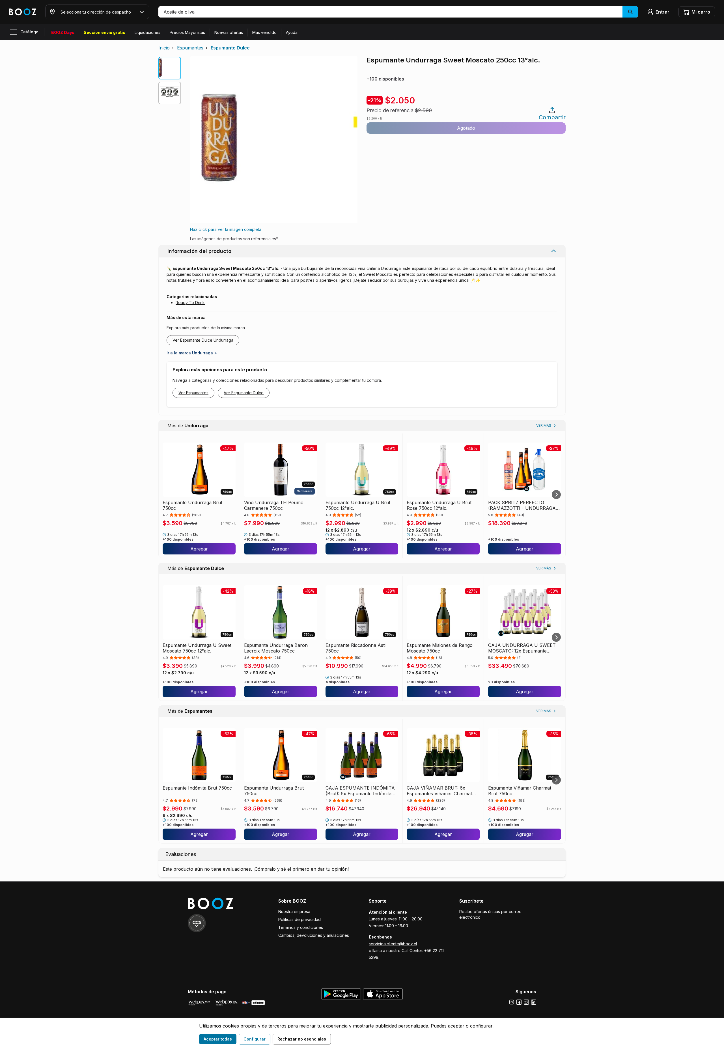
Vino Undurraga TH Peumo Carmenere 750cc (273, 505)
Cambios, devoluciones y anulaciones (313, 935)
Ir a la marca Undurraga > (192, 352)
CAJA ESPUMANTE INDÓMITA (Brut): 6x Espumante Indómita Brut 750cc (360, 790)
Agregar (199, 549)
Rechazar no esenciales (301, 1039)
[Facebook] (519, 1002)
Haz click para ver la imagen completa (225, 229)
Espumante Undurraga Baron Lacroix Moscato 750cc (276, 648)
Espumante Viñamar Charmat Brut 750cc (519, 790)
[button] (398, 12)
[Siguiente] (556, 494)
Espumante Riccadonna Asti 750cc (355, 648)
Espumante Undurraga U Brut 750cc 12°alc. (358, 505)
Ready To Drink (190, 302)
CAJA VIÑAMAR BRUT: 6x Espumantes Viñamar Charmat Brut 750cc (439, 790)
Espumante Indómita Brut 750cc (197, 788)
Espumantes (190, 48)
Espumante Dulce (230, 48)
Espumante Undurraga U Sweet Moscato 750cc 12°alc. (197, 648)
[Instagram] (511, 1002)
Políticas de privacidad (299, 919)
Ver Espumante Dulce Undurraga (203, 340)
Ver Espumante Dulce (244, 392)
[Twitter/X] (526, 1002)
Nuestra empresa (294, 911)
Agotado (466, 128)
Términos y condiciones (300, 927)
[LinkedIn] (533, 1002)
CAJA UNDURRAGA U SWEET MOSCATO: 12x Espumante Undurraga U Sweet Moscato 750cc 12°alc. (522, 648)
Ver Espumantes (193, 392)
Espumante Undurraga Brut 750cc (192, 505)
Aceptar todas (218, 1039)
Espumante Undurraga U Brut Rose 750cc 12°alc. (439, 505)
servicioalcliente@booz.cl (393, 943)
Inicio (164, 48)
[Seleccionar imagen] (169, 68)
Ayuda (292, 32)
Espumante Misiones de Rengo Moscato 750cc (440, 648)
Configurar (255, 1039)
